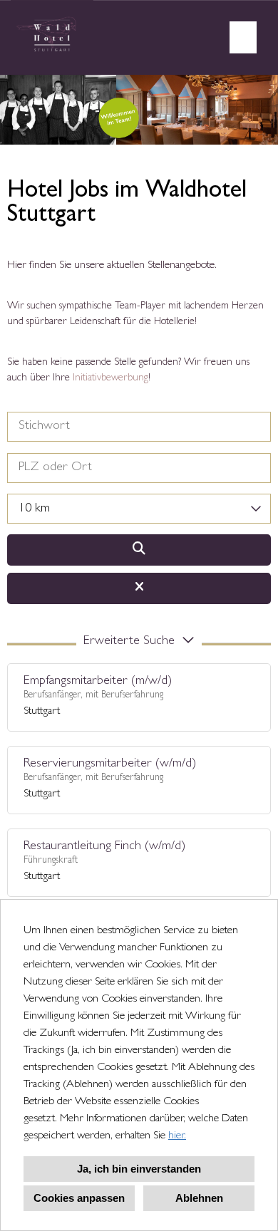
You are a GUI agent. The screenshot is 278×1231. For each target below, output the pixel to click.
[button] (139, 644)
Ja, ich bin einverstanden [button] (139, 1169)
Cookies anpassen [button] (79, 1198)
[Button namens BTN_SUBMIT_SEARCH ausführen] (139, 550)
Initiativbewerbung (110, 378)
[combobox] (139, 509)
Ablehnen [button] (199, 1198)
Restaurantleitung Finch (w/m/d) (104, 847)
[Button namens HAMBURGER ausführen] (243, 37)
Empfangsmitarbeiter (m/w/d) (98, 681)
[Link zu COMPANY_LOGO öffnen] (52, 37)
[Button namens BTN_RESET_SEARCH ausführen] (139, 588)
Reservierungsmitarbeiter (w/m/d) (110, 764)
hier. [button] (177, 1136)
